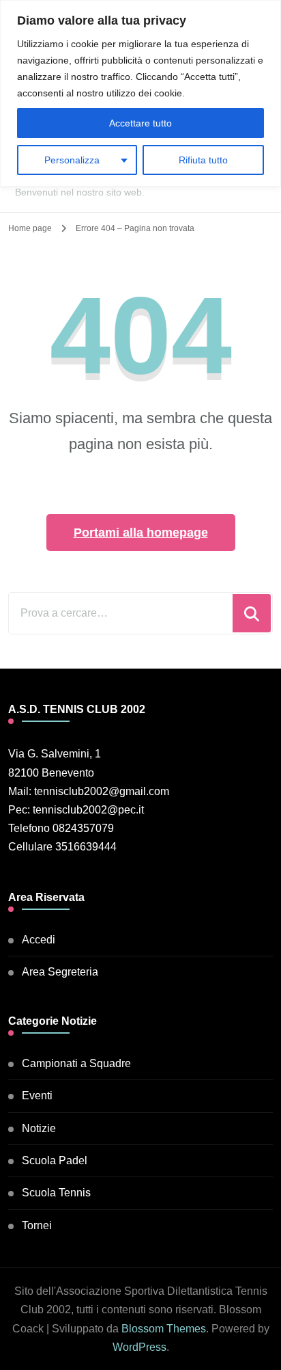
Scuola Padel (54, 1160)
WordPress (139, 1347)
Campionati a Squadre (76, 1063)
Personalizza (72, 160)
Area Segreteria (60, 972)
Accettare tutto (140, 123)
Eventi (37, 1095)
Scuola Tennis (56, 1192)
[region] (140, 93)
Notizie (39, 1128)
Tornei (37, 1225)
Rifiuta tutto (203, 160)
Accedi (38, 939)
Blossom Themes (163, 1328)
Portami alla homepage (141, 532)
